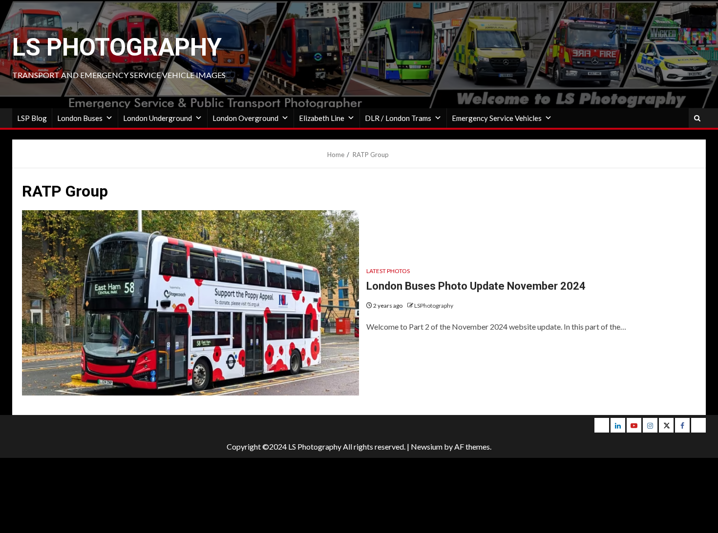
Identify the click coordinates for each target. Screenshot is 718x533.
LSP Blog (32, 118)
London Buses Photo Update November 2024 (476, 286)
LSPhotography (433, 305)
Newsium (427, 446)
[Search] (697, 118)
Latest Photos (388, 271)
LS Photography (117, 47)
